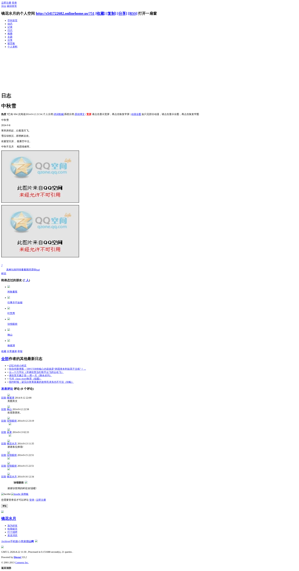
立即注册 (6, 2)
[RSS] (132, 13)
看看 (23, 269)
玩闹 (13, 269)
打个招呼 (12, 532)
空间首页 (12, 20)
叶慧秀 (11, 313)
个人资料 (12, 46)
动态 (9, 23)
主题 (9, 37)
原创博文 (80, 114)
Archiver (5, 541)
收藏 (3, 351)
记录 (9, 27)
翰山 (9, 334)
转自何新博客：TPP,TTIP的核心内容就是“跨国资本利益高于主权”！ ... (47, 369)
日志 (9, 30)
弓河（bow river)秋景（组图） (25, 378)
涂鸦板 (24, 494)
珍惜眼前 (12, 324)
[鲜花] (8, 287)
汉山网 (30, 541)
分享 (9, 40)
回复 (3, 397)
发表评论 (7, 388)
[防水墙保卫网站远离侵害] (36, 541)
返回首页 (12, 6)
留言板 (11, 43)
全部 (5, 359)
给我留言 (12, 529)
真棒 (8, 269)
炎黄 (9, 432)
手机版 (14, 541)
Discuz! (17, 557)
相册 (9, 33)
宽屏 (88, 114)
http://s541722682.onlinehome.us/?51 (65, 13)
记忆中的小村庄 (17, 365)
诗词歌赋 (59, 114)
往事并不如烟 (14, 302)
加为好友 (12, 525)
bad (38, 269)
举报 (19, 351)
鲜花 (3, 269)
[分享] (122, 13)
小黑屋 (22, 541)
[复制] (111, 13)
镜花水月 (12, 443)
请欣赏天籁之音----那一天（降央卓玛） (30, 375)
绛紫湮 (11, 345)
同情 (18, 269)
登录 (14, 2)
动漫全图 (136, 114)
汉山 (3, 6)
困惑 (28, 269)
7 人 (26, 280)
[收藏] (100, 13)
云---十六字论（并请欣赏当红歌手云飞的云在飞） (36, 372)
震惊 (33, 269)
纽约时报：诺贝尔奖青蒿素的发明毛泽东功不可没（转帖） (41, 382)
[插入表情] (6, 494)
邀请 (14, 351)
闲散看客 (12, 291)
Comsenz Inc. (22, 562)
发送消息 (12, 535)
